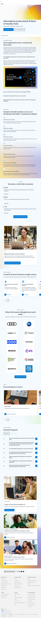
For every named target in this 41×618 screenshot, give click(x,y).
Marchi (27, 614)
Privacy (16, 614)
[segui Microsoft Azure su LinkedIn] (21, 571)
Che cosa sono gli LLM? (31, 602)
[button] (20, 35)
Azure (2, 3)
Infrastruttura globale (4, 582)
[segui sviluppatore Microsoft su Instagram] (19, 571)
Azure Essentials (3, 587)
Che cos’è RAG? (30, 606)
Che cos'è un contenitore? (31, 604)
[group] (11, 288)
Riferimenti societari (4, 614)
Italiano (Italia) (5, 609)
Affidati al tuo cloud (4, 585)
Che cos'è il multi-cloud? (31, 595)
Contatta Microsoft (11, 614)
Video (15, 604)
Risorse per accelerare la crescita (32, 580)
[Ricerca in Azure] (1, 1)
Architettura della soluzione (31, 582)
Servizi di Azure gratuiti (18, 582)
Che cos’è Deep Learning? (31, 599)
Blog (15, 595)
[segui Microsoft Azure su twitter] (17, 571)
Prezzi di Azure (17, 580)
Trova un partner (3, 597)
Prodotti (16, 578)
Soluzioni (29, 578)
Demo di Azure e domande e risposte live (33, 585)
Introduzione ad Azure (4, 580)
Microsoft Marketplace (4, 595)
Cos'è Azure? (3, 578)
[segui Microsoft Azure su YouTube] (23, 571)
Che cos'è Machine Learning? (32, 597)
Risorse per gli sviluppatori (18, 597)
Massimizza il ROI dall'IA (18, 587)
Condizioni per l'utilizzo (21, 614)
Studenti (16, 599)
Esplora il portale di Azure (10, 571)
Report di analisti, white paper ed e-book (20, 602)
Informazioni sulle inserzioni (34, 614)
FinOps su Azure (17, 585)
